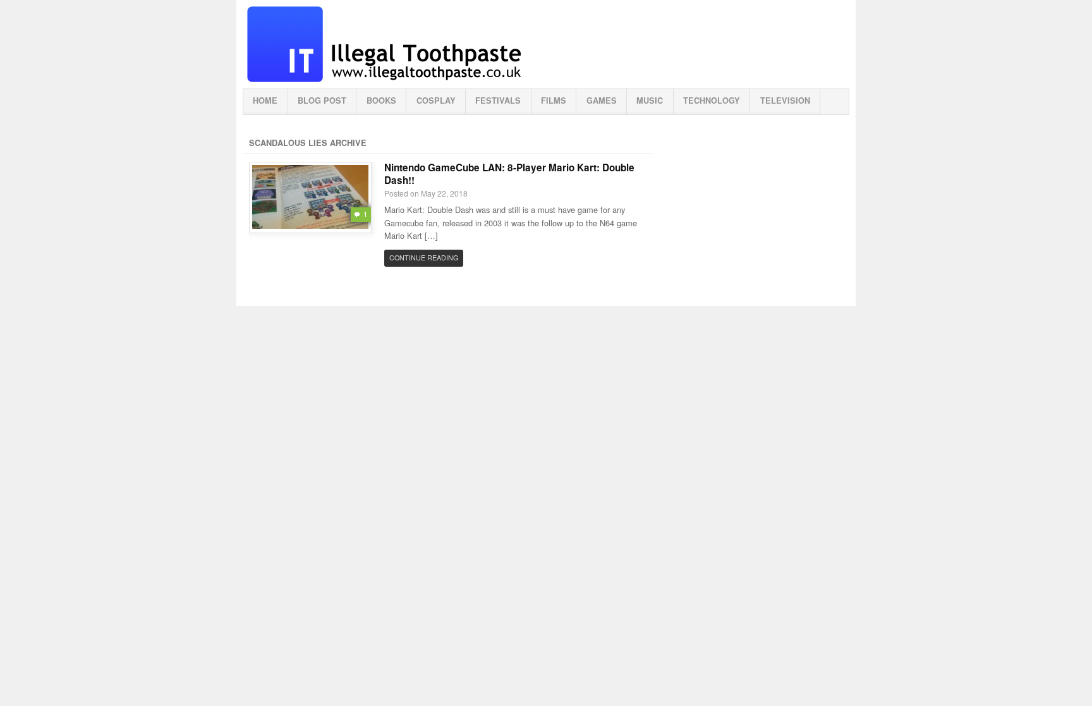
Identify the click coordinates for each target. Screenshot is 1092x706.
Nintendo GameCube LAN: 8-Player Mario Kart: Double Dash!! (509, 174)
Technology (711, 100)
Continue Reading (423, 257)
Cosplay (436, 100)
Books (381, 100)
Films (553, 100)
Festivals (498, 100)
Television (785, 100)
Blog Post (322, 100)
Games (601, 100)
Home (265, 100)
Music (649, 100)
